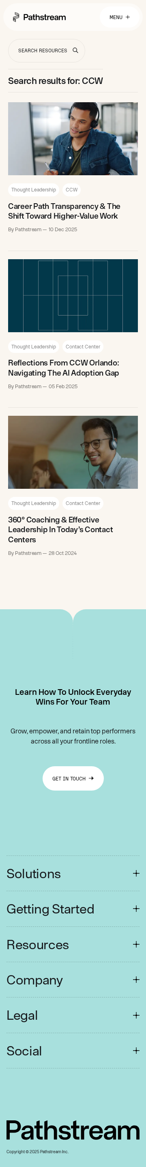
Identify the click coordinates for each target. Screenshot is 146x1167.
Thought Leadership (33, 189)
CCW (71, 189)
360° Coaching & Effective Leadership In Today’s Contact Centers (60, 529)
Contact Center (83, 346)
